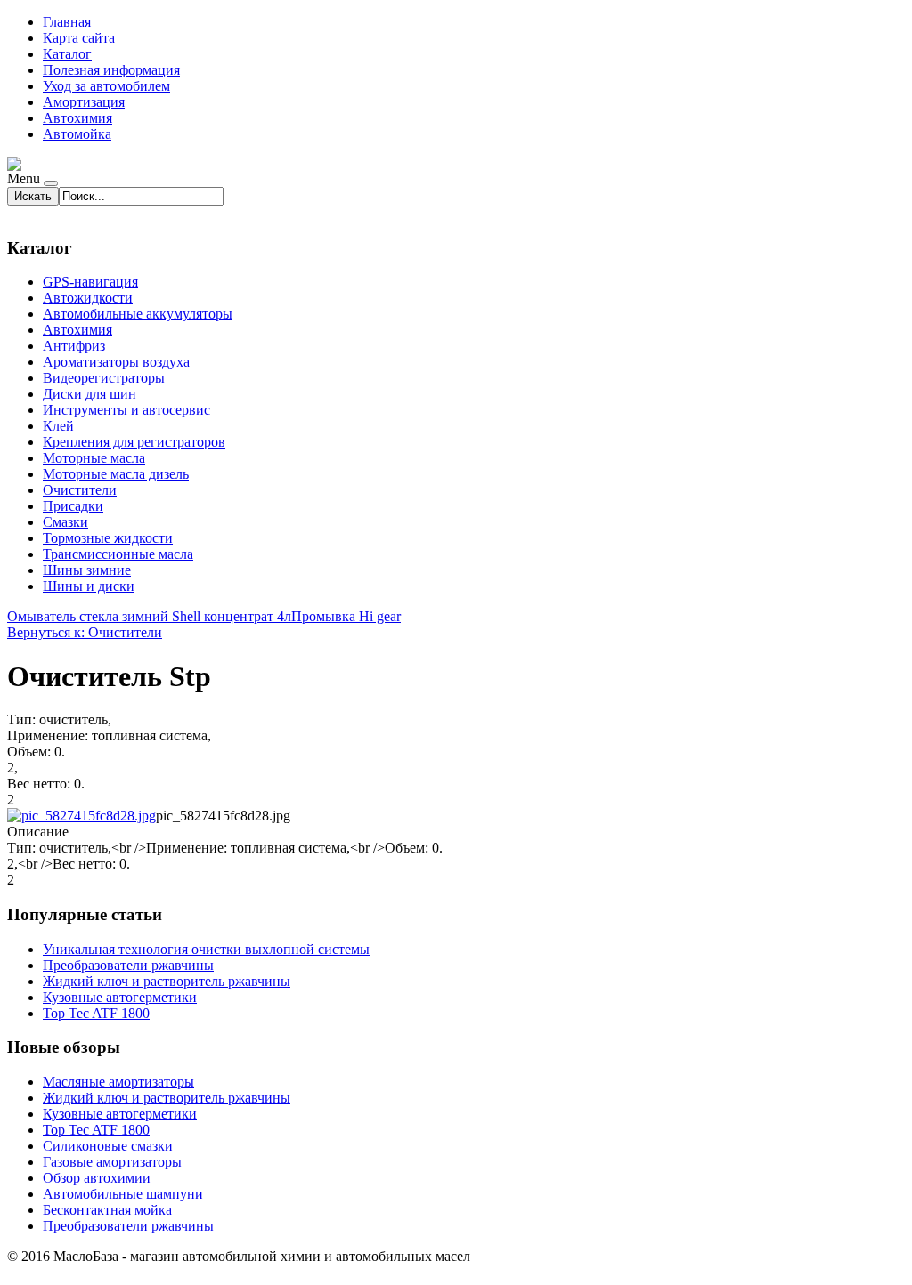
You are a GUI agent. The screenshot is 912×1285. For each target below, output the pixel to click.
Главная (67, 21)
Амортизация (84, 101)
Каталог (67, 53)
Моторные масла (94, 457)
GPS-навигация (90, 281)
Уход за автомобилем (106, 85)
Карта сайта (79, 37)
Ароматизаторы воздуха (116, 361)
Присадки (73, 505)
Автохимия (77, 117)
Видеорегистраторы (104, 377)
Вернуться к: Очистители (84, 632)
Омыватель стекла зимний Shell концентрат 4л (149, 616)
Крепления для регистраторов (134, 441)
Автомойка (77, 133)
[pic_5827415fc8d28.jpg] (81, 815)
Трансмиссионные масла (118, 554)
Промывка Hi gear (346, 616)
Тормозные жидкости (108, 538)
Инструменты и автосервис (126, 409)
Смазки (65, 521)
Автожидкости (88, 297)
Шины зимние (87, 570)
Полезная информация (111, 69)
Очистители (80, 489)
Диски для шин (89, 393)
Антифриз (74, 345)
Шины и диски (88, 586)
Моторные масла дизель (116, 473)
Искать (33, 196)
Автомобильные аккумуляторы (137, 313)
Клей (58, 425)
